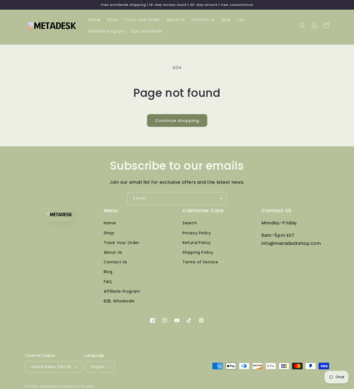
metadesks (49, 386)
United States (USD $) (51, 366)
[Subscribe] (220, 198)
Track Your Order (121, 242)
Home (110, 223)
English (97, 366)
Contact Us (115, 262)
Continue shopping (177, 120)
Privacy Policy (197, 233)
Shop (109, 233)
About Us (113, 252)
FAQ (108, 281)
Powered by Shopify (77, 386)
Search (190, 223)
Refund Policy (197, 242)
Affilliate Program (122, 291)
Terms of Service (200, 262)
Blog (108, 271)
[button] (302, 25)
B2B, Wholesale (119, 301)
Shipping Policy (198, 252)
